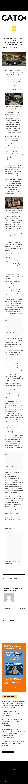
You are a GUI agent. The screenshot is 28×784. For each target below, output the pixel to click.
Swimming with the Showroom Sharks (13, 647)
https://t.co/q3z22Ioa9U (8, 713)
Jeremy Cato (10, 590)
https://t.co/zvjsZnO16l (8, 705)
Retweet (4, 709)
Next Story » (22, 608)
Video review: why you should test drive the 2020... (20, 612)
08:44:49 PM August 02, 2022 (8, 707)
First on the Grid (7, 47)
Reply (2, 709)
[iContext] (8, 781)
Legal (14, 769)
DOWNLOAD (13, 688)
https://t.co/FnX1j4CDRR (9, 735)
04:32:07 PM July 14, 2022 (8, 737)
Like (22, 47)
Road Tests (16, 47)
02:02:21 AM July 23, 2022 (8, 715)
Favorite (5, 709)
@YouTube (20, 705)
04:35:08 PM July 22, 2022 (8, 725)
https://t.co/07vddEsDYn (13, 721)
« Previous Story (6, 608)
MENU (14, 28)
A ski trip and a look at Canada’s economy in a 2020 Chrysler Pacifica (14, 41)
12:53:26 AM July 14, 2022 (8, 745)
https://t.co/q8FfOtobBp (8, 743)
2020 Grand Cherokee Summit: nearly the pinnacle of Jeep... (8, 612)
